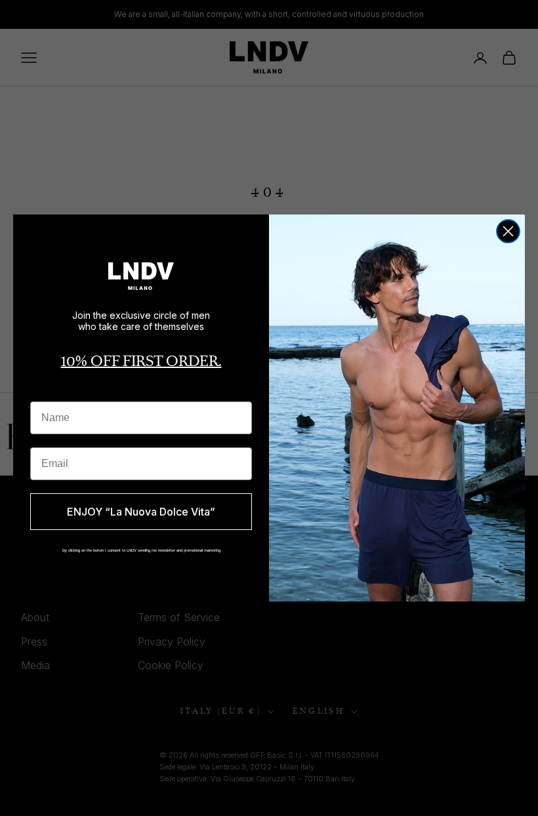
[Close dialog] (508, 231)
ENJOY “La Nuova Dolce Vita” (141, 511)
